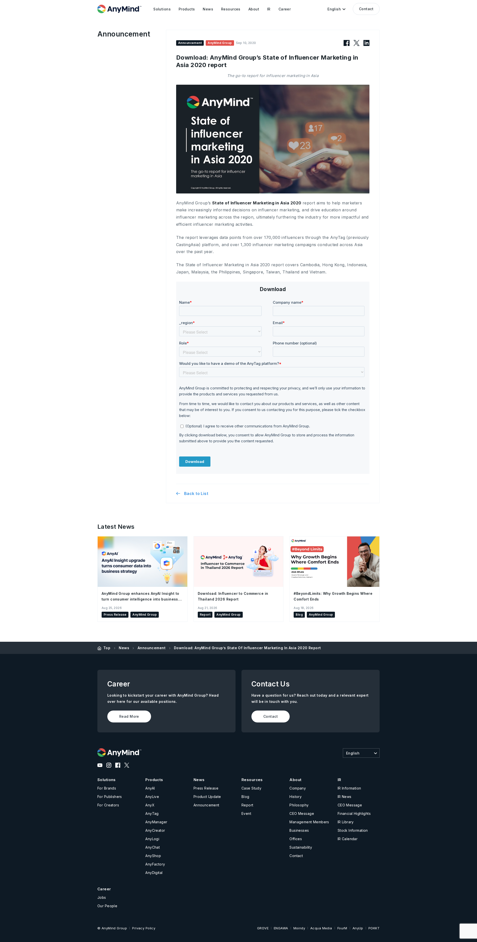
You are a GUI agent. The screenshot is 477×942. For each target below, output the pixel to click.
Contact (366, 9)
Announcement (151, 648)
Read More (129, 716)
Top (106, 648)
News (124, 648)
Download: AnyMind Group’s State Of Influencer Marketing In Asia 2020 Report (247, 648)
